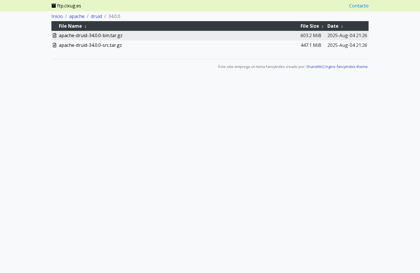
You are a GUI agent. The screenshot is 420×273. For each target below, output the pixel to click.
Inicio (57, 16)
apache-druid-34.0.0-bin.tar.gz (91, 35)
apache (77, 16)
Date (333, 26)
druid (96, 16)
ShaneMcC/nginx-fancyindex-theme (337, 66)
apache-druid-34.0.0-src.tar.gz (90, 45)
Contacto (359, 6)
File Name (70, 26)
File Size (310, 26)
